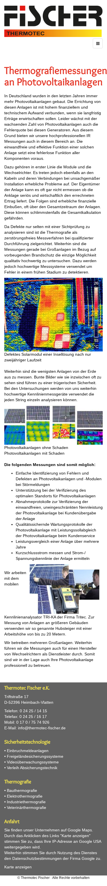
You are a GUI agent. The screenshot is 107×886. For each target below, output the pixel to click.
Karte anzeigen (18, 867)
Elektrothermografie (25, 796)
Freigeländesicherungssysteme (35, 756)
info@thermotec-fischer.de (42, 728)
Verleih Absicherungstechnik (32, 767)
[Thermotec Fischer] (53, 21)
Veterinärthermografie (26, 807)
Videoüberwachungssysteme (33, 762)
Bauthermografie (22, 790)
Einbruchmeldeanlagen (28, 750)
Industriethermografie (26, 802)
